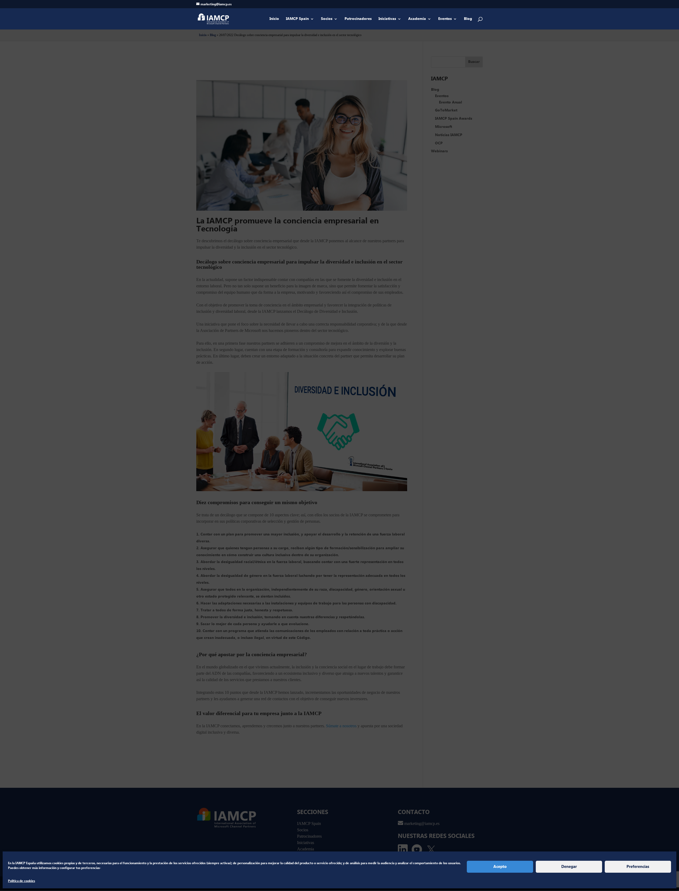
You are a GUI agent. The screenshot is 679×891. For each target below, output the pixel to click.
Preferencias (637, 866)
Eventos (445, 19)
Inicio (274, 19)
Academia (417, 19)
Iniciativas (387, 19)
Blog (468, 19)
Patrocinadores (358, 19)
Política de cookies (21, 881)
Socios (326, 19)
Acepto (500, 866)
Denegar (569, 866)
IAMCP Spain (297, 19)
